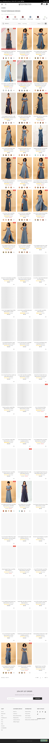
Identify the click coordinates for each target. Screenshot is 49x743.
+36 (13, 122)
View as (39, 23)
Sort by (19, 23)
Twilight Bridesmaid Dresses (10, 14)
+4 (29, 90)
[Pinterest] (43, 712)
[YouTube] (46, 712)
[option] (7, 18)
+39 (13, 90)
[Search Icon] (7, 4)
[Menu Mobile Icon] (2, 4)
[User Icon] (44, 4)
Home (2, 14)
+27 (45, 672)
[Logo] (24, 4)
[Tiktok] (38, 714)
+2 (29, 478)
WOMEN (3, 8)
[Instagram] (40, 712)
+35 (13, 155)
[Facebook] (38, 712)
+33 (29, 511)
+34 (13, 58)
